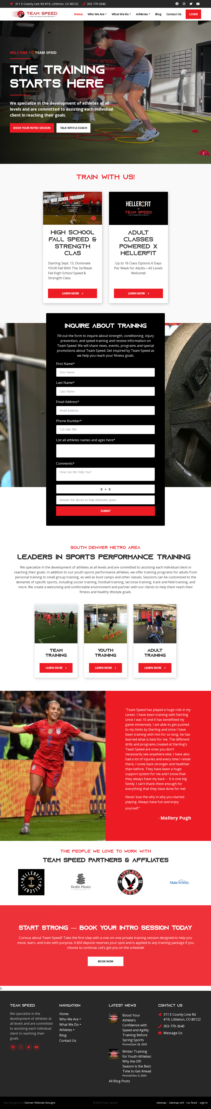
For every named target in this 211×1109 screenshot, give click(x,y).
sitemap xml (176, 1102)
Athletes (142, 14)
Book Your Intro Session (31, 128)
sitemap (161, 1102)
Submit (106, 511)
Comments (65, 463)
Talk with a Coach (73, 128)
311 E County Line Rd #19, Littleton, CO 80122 (46, 4)
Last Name (65, 382)
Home (78, 14)
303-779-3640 (96, 4)
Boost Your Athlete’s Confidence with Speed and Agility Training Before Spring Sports (135, 1027)
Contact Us (174, 14)
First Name (65, 363)
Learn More (72, 293)
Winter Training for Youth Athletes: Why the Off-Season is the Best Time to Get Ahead (136, 1061)
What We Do (120, 14)
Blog (158, 14)
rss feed (191, 1102)
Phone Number (69, 421)
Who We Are (96, 14)
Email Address (67, 401)
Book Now (105, 961)
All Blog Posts (119, 1081)
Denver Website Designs (40, 1102)
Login (193, 14)
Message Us (172, 1033)
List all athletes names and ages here (85, 440)
